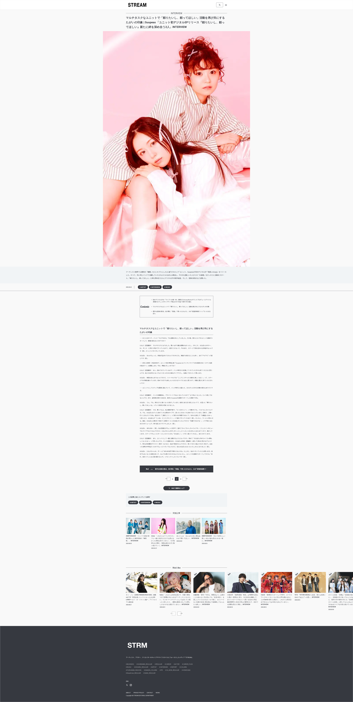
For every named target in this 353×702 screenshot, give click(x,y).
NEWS (158, 693)
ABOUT (128, 693)
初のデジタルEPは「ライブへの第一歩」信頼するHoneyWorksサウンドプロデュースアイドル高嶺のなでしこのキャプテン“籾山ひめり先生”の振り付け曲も (182, 301)
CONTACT (150, 693)
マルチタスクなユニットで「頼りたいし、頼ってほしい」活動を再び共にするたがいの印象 (181, 307)
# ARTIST (143, 287)
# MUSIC (167, 287)
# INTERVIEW (155, 287)
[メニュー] (226, 5)
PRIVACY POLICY (138, 693)
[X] (219, 5)
